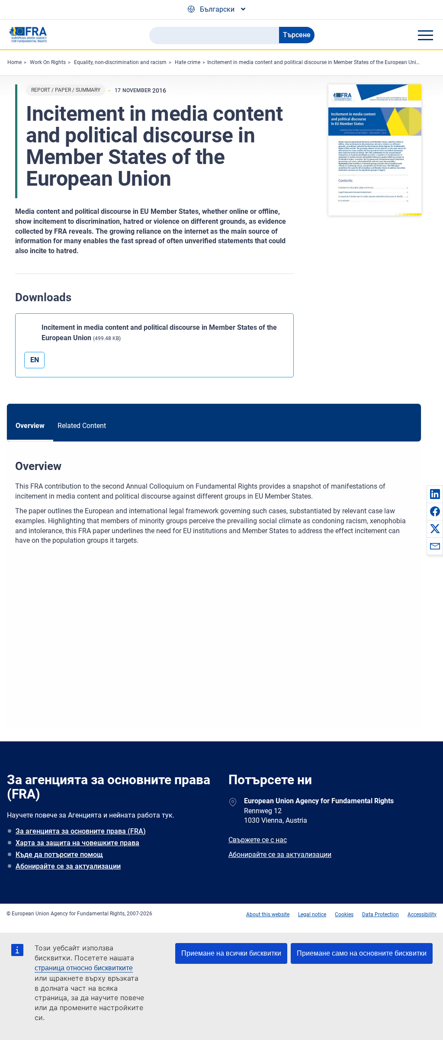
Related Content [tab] (82, 426)
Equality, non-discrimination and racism (120, 62)
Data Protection (380, 914)
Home (14, 62)
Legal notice (312, 914)
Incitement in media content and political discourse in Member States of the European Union (314, 62)
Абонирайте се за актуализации (68, 866)
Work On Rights (48, 62)
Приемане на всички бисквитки (231, 953)
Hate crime (187, 62)
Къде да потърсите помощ (59, 854)
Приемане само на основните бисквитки (362, 953)
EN (34, 360)
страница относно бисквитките (84, 968)
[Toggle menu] (425, 35)
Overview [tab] (30, 426)
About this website (267, 914)
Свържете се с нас (257, 840)
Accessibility (422, 914)
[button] (435, 493)
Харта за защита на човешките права (77, 843)
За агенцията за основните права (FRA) (81, 831)
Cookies (344, 914)
